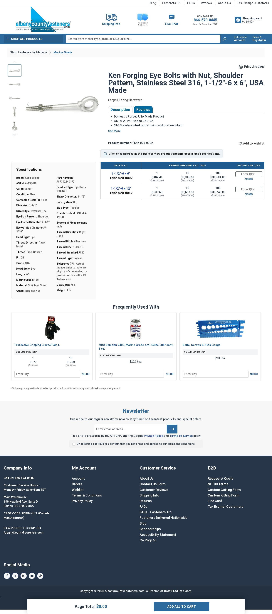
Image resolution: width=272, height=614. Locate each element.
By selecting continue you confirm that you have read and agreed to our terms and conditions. (136, 443)
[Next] (97, 104)
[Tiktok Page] (40, 576)
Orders (77, 484)
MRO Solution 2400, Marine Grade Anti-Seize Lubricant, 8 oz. (136, 346)
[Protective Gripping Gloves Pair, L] (51, 328)
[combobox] (143, 39)
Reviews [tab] (143, 109)
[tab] (120, 109)
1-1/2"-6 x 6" (121, 173)
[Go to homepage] (43, 19)
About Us (224, 3)
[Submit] (172, 429)
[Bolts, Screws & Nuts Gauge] (220, 328)
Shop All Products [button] (26, 39)
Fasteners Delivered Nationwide (163, 518)
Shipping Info (149, 495)
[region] (54, 104)
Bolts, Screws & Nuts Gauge (201, 345)
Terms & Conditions (87, 495)
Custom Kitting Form (223, 495)
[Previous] (28, 104)
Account (78, 478)
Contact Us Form (153, 484)
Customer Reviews (154, 490)
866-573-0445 (205, 20)
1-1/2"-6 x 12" (121, 188)
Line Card (215, 501)
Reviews (206, 3)
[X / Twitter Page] (15, 576)
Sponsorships (150, 529)
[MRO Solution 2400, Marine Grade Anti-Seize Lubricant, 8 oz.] (136, 328)
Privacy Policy (153, 436)
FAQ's (191, 3)
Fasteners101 (171, 3)
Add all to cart (181, 606)
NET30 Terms (218, 484)
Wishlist (78, 490)
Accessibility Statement (158, 535)
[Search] (224, 39)
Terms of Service (181, 436)
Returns (146, 501)
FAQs (143, 506)
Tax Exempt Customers (253, 3)
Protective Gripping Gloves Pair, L (37, 345)
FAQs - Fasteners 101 (156, 512)
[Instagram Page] (23, 576)
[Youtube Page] (32, 576)
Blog (153, 3)
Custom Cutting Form (224, 490)
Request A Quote (220, 478)
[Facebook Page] (7, 576)
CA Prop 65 (148, 540)
